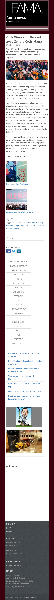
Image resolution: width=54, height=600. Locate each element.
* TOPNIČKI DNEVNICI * (18, 270)
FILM (18, 300)
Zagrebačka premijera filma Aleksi (20, 211)
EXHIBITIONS (18, 291)
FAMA (21, 597)
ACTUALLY (18, 274)
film (39, 222)
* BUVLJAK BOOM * (18, 261)
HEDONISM (18, 304)
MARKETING (11, 550)
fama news (9, 597)
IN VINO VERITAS (18, 309)
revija (16, 225)
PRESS (18, 326)
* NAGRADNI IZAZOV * (18, 266)
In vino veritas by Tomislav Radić (19, 580)
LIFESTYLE (18, 313)
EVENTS (18, 287)
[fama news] (27, 12)
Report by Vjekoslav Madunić (18, 586)
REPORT (18, 330)
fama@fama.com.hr (14, 542)
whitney (9, 228)
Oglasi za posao (12, 575)
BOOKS (18, 279)
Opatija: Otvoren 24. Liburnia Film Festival (25, 391)
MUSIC (18, 317)
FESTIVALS (18, 296)
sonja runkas (25, 225)
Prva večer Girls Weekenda (17, 184)
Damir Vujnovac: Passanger (17, 583)
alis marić (17, 222)
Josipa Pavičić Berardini (16, 578)
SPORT (18, 335)
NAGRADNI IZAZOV (14, 553)
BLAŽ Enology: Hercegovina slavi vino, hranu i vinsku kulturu (24, 397)
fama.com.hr (32, 222)
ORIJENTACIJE (18, 322)
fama (24, 222)
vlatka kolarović (37, 225)
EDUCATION (18, 283)
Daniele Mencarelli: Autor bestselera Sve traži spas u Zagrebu (24, 370)
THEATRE (18, 339)
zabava (16, 228)
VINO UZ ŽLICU (18, 343)
